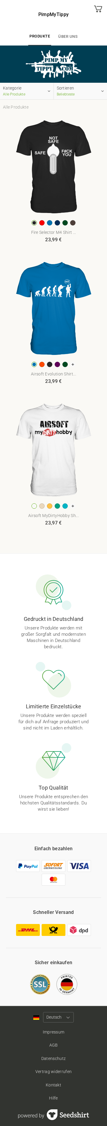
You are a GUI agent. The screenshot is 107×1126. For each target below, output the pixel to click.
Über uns (68, 36)
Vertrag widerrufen (53, 1071)
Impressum (53, 1032)
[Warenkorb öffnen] (98, 14)
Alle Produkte (16, 107)
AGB (53, 1045)
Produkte (39, 36)
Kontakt (53, 1085)
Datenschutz (53, 1058)
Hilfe (53, 1098)
